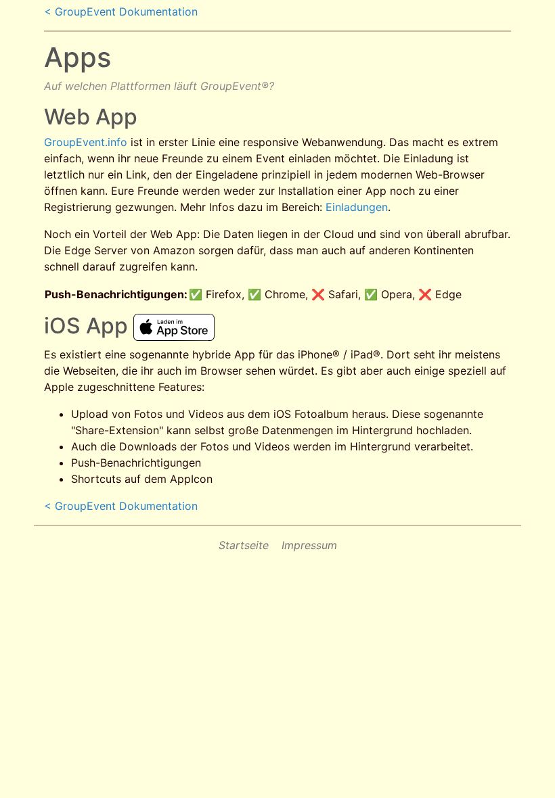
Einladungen (357, 207)
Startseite (244, 545)
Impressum (309, 545)
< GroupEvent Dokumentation (121, 11)
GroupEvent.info (85, 142)
